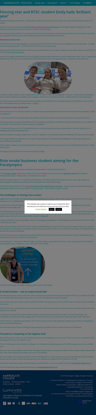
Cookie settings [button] (40, 209)
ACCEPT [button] (59, 209)
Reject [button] (51, 209)
